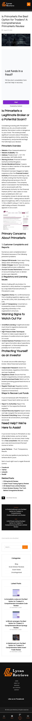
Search (25, 547)
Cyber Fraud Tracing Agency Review (16, 483)
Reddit (4, 474)
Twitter (4, 470)
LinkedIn (5, 472)
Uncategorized (16, 572)
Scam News (16, 569)
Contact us (5, 438)
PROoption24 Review (10, 481)
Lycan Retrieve (7, 449)
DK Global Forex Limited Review (14, 486)
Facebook (5, 467)
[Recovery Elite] (8, 4)
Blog (16, 564)
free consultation (11, 441)
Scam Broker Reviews (11, 497)
